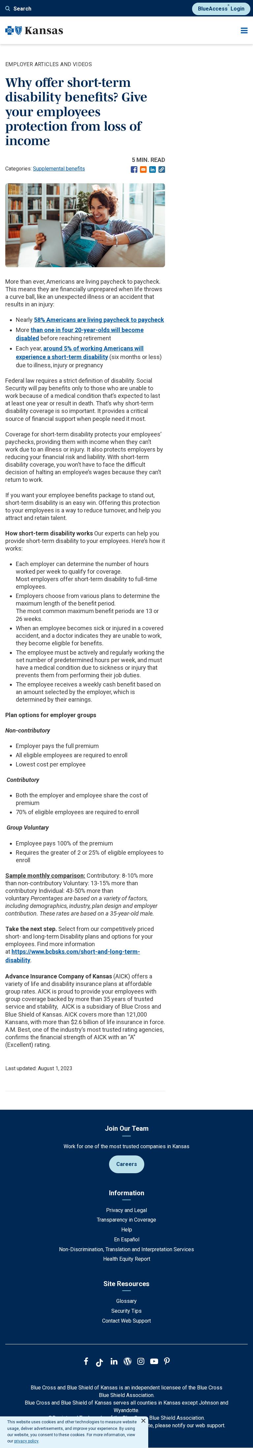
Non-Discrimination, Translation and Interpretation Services (126, 1249)
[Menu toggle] (244, 30)
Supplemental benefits (59, 169)
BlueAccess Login (221, 7)
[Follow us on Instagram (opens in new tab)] (140, 1362)
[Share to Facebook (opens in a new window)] (134, 169)
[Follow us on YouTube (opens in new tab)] (154, 1362)
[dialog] (74, 1432)
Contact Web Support (126, 1321)
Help (126, 1230)
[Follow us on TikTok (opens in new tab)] (99, 1364)
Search (22, 9)
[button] (161, 169)
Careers (126, 1164)
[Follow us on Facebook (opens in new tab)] (86, 1362)
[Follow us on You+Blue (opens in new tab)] (127, 1362)
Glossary (126, 1301)
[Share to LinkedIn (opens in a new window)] (152, 169)
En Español (126, 1239)
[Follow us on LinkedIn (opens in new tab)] (114, 1362)
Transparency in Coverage (126, 1220)
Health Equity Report (126, 1259)
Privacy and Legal (126, 1210)
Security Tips (126, 1311)
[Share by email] (143, 169)
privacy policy (26, 1441)
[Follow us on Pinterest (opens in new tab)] (167, 1362)
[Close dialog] (143, 1418)
